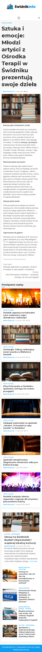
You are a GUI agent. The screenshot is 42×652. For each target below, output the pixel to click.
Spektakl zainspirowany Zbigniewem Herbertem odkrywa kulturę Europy (21, 445)
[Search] (39, 18)
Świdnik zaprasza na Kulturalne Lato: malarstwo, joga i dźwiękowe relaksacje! (21, 298)
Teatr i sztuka (7, 22)
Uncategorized (24, 588)
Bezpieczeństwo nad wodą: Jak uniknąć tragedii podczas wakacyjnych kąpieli (10, 614)
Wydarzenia (16, 534)
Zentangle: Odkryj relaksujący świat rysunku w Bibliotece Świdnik (21, 335)
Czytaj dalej (33, 561)
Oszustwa (22, 569)
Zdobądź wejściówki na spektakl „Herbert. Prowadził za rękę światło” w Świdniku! (20, 267)
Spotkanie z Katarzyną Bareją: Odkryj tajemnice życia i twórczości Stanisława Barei (10, 631)
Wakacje (21, 608)
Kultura (7, 534)
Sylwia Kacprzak (8, 91)
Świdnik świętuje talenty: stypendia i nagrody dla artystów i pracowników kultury (21, 482)
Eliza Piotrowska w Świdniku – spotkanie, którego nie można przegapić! (22, 274)
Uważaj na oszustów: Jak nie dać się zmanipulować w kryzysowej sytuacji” (10, 575)
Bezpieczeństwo (24, 567)
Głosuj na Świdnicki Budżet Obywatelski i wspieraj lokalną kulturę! (21, 522)
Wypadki (28, 608)
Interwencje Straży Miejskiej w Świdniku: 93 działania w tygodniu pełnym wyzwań (10, 595)
